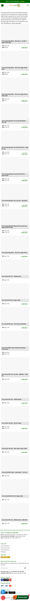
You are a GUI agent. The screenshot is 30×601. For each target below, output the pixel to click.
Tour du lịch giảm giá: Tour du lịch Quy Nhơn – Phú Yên (14, 121)
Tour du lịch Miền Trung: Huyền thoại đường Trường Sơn (13, 348)
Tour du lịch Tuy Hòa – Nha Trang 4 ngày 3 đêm (14, 448)
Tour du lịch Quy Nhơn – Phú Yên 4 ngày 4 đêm (14, 252)
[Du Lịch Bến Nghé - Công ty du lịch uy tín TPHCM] (15, 5)
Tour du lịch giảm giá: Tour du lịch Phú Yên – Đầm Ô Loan (15, 148)
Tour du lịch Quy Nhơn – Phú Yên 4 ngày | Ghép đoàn (14, 68)
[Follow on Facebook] (2, 580)
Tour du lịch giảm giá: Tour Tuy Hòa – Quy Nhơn (14, 200)
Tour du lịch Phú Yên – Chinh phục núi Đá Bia (14, 324)
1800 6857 (22, 1)
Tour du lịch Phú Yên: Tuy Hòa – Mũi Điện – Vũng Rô (15, 375)
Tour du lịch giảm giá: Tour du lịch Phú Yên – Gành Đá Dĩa (13, 174)
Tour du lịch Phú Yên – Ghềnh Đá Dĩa (11, 399)
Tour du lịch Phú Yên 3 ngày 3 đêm (11, 300)
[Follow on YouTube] (10, 580)
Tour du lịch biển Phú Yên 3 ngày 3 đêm (12, 496)
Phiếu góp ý (3, 551)
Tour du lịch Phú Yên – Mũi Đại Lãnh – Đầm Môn (14, 519)
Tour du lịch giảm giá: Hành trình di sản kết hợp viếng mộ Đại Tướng (14, 226)
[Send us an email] (7, 580)
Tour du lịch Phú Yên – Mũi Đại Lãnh (11, 276)
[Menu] (2, 5)
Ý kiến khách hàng (5, 549)
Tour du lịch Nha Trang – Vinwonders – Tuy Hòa (14, 472)
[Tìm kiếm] (28, 5)
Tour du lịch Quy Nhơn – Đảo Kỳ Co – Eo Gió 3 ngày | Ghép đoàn (14, 42)
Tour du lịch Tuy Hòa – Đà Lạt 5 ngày (11, 423)
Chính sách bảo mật (5, 547)
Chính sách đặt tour (5, 545)
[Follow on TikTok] (4, 580)
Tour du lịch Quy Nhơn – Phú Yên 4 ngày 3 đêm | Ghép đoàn (14, 95)
